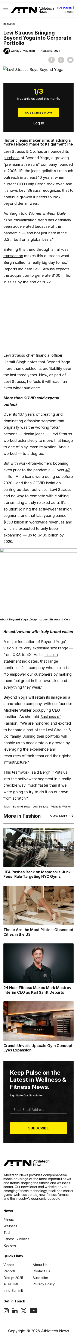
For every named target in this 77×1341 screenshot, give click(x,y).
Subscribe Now (38, 112)
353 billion (15, 522)
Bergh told (18, 213)
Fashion (9, 24)
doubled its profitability (42, 368)
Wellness (10, 1226)
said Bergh (41, 772)
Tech (7, 1232)
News (8, 1211)
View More (59, 816)
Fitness (9, 1219)
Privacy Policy (44, 1284)
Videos (8, 1265)
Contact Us (41, 1271)
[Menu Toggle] (5, 10)
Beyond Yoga (21, 806)
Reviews (10, 1245)
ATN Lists (11, 1284)
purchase (11, 158)
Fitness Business (16, 1239)
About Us (40, 1265)
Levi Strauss (40, 806)
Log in (38, 123)
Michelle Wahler (61, 806)
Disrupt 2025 (13, 1278)
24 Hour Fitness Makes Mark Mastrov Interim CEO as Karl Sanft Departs (37, 990)
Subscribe (64, 7)
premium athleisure (21, 164)
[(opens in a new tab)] (6, 1312)
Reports (9, 1271)
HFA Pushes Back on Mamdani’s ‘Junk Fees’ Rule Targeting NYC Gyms (37, 874)
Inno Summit (13, 1290)
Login (69, 12)
